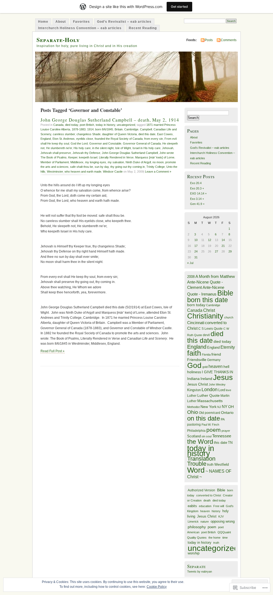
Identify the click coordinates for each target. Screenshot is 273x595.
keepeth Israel (88, 157)
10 (196, 240)
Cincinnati (195, 322)
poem (213, 430)
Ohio (192, 412)
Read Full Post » (53, 351)
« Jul (190, 263)
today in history (105, 124)
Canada (58, 124)
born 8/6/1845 (104, 129)
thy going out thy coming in (127, 166)
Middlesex (76, 162)
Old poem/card (209, 413)
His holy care (82, 148)
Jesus (223, 377)
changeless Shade (89, 134)
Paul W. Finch (210, 424)
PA (223, 419)
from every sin (153, 138)
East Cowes (165, 134)
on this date (203, 418)
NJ (219, 407)
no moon (158, 162)
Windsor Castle (113, 171)
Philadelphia (196, 430)
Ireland (206, 379)
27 (216, 251)
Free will (218, 506)
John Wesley (217, 384)
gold (205, 366)
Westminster (55, 171)
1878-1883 (79, 129)
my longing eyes (95, 162)
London (210, 389)
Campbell (146, 129)
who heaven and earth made (83, 171)
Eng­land (213, 347)
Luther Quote (208, 396)
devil (206, 335)
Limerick (193, 521)
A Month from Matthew (215, 276)
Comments (228, 40)
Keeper (72, 157)
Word (196, 470)
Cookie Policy (157, 587)
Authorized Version (201, 490)
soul (208, 436)
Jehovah (167, 148)
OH (231, 407)
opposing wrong (223, 521)
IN (231, 372)
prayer (226, 430)
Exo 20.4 (196, 183)
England (46, 138)
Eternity (227, 347)
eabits (192, 506)
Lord (221, 390)
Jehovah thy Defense (86, 152)
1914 (90, 129)
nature (204, 521)
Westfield (221, 464)
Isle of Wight (123, 148)
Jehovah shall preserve (56, 152)
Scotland (194, 436)
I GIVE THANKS (215, 372)
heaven (215, 366)
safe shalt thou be (81, 166)
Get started (179, 7)
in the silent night (103, 148)
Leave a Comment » (158, 171)
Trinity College (155, 166)
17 (196, 245)
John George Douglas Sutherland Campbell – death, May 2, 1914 (110, 120)
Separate (196, 566)
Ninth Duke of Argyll (138, 162)
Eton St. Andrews (64, 138)
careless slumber (64, 134)
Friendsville (196, 359)
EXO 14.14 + (198, 193)
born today (196, 305)
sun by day (102, 166)
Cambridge (131, 129)
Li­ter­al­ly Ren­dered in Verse (116, 157)
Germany (213, 359)
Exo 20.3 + (197, 188)
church (228, 317)
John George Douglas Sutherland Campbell (130, 152)
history (216, 511)
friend (216, 354)
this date (220, 443)
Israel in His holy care (146, 148)
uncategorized (126, 124)
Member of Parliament (55, 162)
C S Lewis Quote (210, 328)
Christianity (205, 316)
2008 (191, 277)
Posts (209, 40)
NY (224, 406)
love (228, 390)
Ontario (227, 412)
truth (210, 464)
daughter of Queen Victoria (119, 134)
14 (223, 240)
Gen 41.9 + (197, 203)
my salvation (116, 162)
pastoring (194, 424)
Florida (206, 354)
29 (230, 251)
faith (194, 353)
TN (230, 443)
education (205, 506)
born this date (207, 300)
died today (71, 124)
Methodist (193, 407)
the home (214, 537)
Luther (191, 396)
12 (209, 240)
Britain (119, 129)
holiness (194, 372)
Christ (209, 310)
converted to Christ (208, 495)
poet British (87, 124)
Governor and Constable (105, 143)
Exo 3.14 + (197, 198)
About (60, 22)
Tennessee (221, 436)
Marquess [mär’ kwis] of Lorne (154, 157)
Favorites (81, 22)
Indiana (193, 379)
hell (226, 367)
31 (196, 257)
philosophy (197, 527)
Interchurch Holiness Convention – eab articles (80, 28)
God (194, 365)
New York (208, 407)
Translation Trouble (201, 461)
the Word (200, 441)
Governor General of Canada (142, 143)
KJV (221, 516)
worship (193, 553)
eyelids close (84, 138)
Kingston (194, 390)
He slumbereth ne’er (59, 148)
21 (223, 245)
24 (196, 251)
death (207, 500)
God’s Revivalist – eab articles (124, 22)
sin (203, 436)
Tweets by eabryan (199, 571)
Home (43, 22)
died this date (146, 134)
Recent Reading (143, 28)
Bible (225, 293)
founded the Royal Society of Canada (119, 138)
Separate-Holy (58, 40)
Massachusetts (210, 401)
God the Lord (79, 143)
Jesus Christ (197, 384)
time (225, 537)
